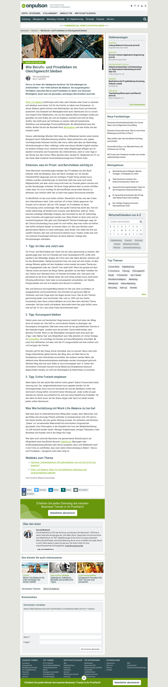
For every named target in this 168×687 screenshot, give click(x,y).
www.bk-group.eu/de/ (74, 546)
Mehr (144, 294)
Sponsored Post (90, 665)
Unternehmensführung (131, 248)
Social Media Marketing (51, 665)
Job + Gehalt (135, 275)
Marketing (133, 279)
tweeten (42, 490)
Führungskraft (138, 271)
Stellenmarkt (50, 13)
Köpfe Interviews (31, 13)
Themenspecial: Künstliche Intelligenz (84, 26)
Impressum (110, 663)
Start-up (123, 288)
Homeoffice (33, 339)
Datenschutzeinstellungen (136, 668)
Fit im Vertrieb (48, 663)
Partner (109, 668)
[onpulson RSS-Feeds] (145, 6)
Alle (65, 663)
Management (38, 19)
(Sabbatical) (65, 441)
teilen (29, 490)
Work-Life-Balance (34, 102)
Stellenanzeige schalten (93, 668)
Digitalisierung (116, 240)
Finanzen (100, 19)
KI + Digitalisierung (75, 19)
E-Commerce (113, 271)
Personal (90, 19)
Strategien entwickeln (51, 672)
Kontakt (109, 670)
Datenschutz (131, 665)
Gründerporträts (48, 674)
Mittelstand (113, 283)
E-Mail (27, 642)
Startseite (24, 31)
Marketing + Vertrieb (55, 19)
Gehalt (111, 275)
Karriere (110, 19)
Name (27, 637)
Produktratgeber (48, 677)
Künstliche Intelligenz (117, 279)
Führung (126, 271)
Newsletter (66, 13)
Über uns (109, 665)
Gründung (26, 19)
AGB (128, 663)
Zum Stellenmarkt (137, 105)
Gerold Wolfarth (42, 76)
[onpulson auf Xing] (138, 6)
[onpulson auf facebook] (135, 6)
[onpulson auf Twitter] (131, 6)
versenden (83, 490)
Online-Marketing (128, 283)
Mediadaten (88, 663)
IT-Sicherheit (122, 275)
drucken (30, 494)
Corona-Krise (113, 267)
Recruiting (112, 288)
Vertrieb (133, 288)
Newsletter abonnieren (62, 513)
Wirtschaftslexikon (85, 13)
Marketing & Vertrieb (131, 244)
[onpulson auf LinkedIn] (142, 6)
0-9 (141, 234)
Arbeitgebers (70, 127)
